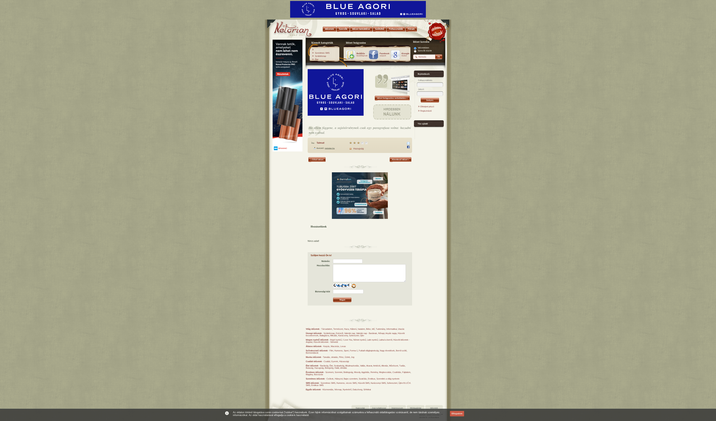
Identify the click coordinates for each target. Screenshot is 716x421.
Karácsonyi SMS (378, 383)
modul (405, 55)
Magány (309, 374)
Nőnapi (381, 333)
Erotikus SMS (317, 385)
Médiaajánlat (415, 408)
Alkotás (384, 366)
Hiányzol (339, 379)
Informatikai (391, 329)
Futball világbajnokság (369, 350)
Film (331, 350)
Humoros (338, 350)
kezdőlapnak (362, 55)
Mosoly (357, 372)
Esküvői (339, 333)
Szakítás (363, 379)
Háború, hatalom (357, 329)
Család (327, 361)
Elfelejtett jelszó (427, 106)
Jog (352, 357)
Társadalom (326, 329)
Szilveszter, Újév (356, 335)
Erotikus (371, 379)
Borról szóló (401, 350)
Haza (346, 329)
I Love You (347, 340)
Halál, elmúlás (341, 368)
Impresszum (397, 408)
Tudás (402, 366)
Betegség (329, 368)
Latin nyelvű (372, 340)
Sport (346, 350)
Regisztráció (426, 111)
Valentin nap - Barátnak (366, 333)
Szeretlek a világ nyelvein (387, 379)
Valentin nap (349, 333)
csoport (384, 55)
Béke (368, 329)
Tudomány (380, 329)
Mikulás (333, 335)
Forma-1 (354, 350)
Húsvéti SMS (364, 383)
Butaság (309, 368)
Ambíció (376, 366)
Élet (316, 59)
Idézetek (434, 408)
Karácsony (343, 335)
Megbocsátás (385, 372)
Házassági (344, 361)
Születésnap (320, 56)
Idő (373, 329)
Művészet (393, 366)
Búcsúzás (318, 374)
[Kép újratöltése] (354, 286)
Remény (374, 372)
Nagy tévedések (387, 350)
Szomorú (329, 372)
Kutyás (326, 346)
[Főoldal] (287, 28)
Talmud (320, 143)
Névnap (338, 389)
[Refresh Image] (354, 288)
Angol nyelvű (336, 340)
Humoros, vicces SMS (346, 383)
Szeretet (338, 372)
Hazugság (358, 148)
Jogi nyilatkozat (379, 408)
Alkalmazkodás (352, 366)
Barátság (324, 366)
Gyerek (334, 361)
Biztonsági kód (322, 291)
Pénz (341, 357)
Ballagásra (324, 335)
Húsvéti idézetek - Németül (325, 342)
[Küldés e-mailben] (408, 143)
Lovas (343, 346)
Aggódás (365, 372)
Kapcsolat (360, 408)
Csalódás (396, 372)
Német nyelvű (359, 340)
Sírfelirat (367, 389)
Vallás (362, 366)
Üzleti (347, 357)
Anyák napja (391, 333)
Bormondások (312, 353)
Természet (338, 329)
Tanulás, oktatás (330, 357)
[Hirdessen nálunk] (437, 30)
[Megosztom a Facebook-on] (408, 147)
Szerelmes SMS (322, 53)
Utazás (401, 329)
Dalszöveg (357, 389)
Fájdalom (406, 372)
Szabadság (339, 366)
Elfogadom (457, 413)
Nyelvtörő (347, 389)
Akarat (369, 366)
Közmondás (328, 389)
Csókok (330, 379)
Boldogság (348, 372)
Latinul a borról (385, 340)
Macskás (335, 346)
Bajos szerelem (351, 379)
